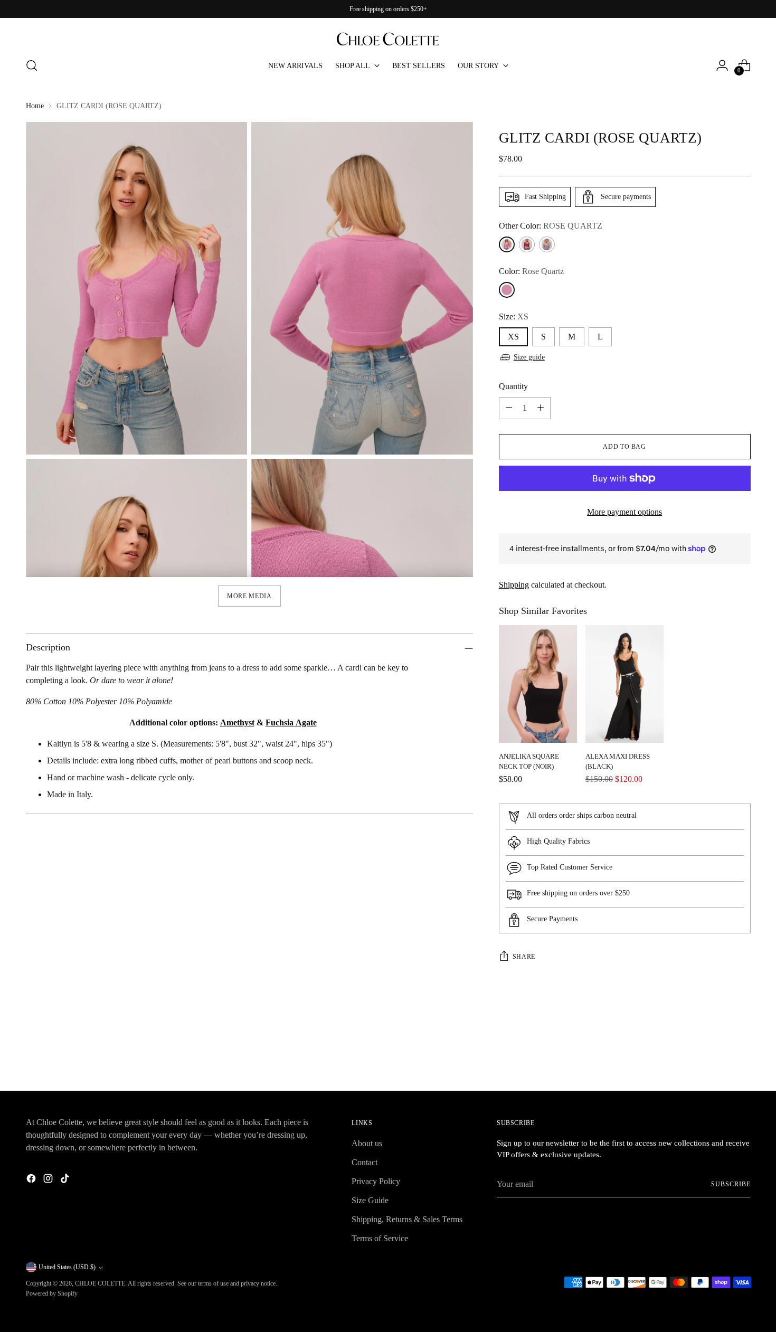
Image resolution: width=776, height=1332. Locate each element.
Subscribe (730, 1184)
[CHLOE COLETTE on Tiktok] (66, 1180)
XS (513, 336)
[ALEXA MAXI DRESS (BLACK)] (624, 683)
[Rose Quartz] (507, 290)
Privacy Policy (376, 1181)
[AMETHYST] (547, 244)
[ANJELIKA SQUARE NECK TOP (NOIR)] (538, 683)
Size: (513, 316)
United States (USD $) (67, 1267)
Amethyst (237, 722)
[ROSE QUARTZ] (507, 244)
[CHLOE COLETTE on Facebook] (32, 1180)
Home (35, 105)
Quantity (513, 386)
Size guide (529, 357)
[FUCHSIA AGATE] (527, 244)
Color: (531, 271)
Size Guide (370, 1200)
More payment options (624, 511)
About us (367, 1143)
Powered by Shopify (52, 1293)
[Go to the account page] (722, 65)
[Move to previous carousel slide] (717, 1055)
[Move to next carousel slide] (742, 1054)
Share (524, 956)
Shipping (514, 584)
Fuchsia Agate (291, 722)
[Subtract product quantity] (508, 408)
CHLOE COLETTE (100, 1283)
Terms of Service (380, 1238)
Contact (364, 1162)
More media (249, 596)
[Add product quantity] (540, 408)
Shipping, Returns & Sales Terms (407, 1219)
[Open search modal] (31, 65)
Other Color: (550, 225)
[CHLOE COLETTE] (388, 34)
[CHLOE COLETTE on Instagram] (49, 1180)
